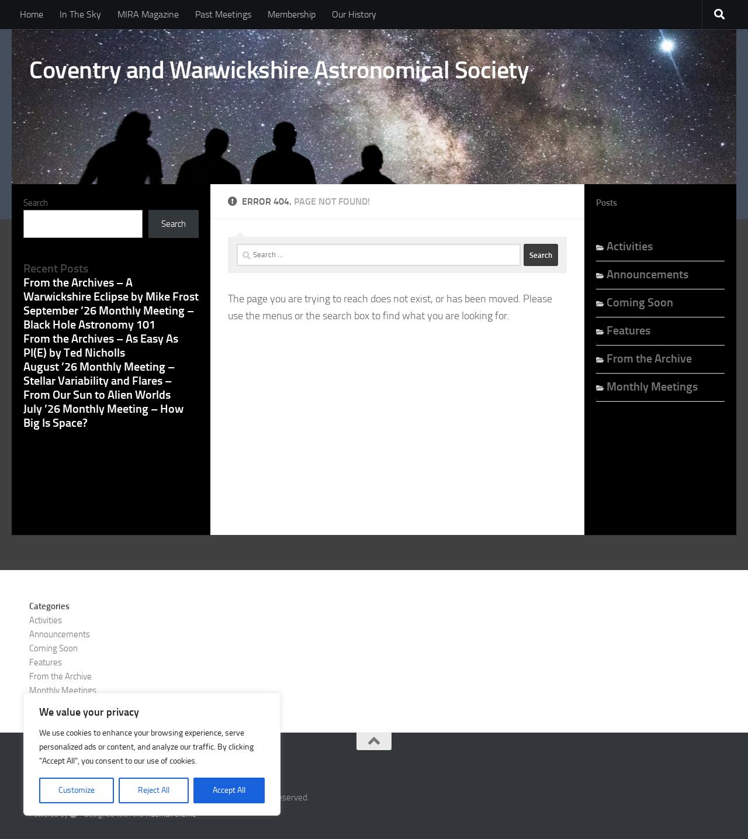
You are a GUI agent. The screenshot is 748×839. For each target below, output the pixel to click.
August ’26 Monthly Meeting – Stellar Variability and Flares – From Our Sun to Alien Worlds (99, 381)
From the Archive (649, 358)
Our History (354, 14)
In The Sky (80, 14)
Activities (630, 246)
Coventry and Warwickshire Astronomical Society (279, 70)
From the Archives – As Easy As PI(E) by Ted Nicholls (100, 346)
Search (35, 203)
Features (628, 330)
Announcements (647, 274)
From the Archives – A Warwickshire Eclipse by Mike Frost (111, 289)
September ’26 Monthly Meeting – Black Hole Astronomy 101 (108, 317)
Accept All (229, 790)
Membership (292, 14)
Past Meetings (223, 14)
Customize (76, 790)
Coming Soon (640, 302)
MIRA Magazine (148, 14)
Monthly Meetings (652, 386)
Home (31, 14)
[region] (151, 754)
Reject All (153, 790)
